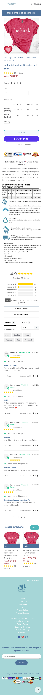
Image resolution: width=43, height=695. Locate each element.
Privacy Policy (22, 610)
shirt (7, 335)
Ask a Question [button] (22, 314)
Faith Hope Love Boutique (14, 58)
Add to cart (21, 132)
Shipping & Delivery (22, 621)
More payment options (22, 144)
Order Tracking (22, 630)
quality (17, 335)
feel (18, 340)
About (22, 598)
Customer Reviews (22, 627)
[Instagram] (26, 636)
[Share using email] (20, 83)
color (26, 335)
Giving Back (22, 604)
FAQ (22, 607)
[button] (34, 376)
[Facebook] (19, 636)
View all (35, 527)
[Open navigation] (3, 4)
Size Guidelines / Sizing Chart (22, 618)
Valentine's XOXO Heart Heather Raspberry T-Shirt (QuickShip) (11, 554)
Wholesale (22, 633)
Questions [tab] (23, 322)
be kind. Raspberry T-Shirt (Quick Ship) (31, 552)
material (28, 340)
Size (5, 89)
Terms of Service (22, 613)
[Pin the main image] (17, 83)
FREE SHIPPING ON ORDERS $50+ (21, 13)
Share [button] (8, 376)
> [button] (29, 516)
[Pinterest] (23, 636)
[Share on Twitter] (14, 83)
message (9, 340)
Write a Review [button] (22, 309)
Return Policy (22, 624)
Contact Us (22, 601)
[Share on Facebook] (11, 83)
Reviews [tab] (8, 322)
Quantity (7, 121)
